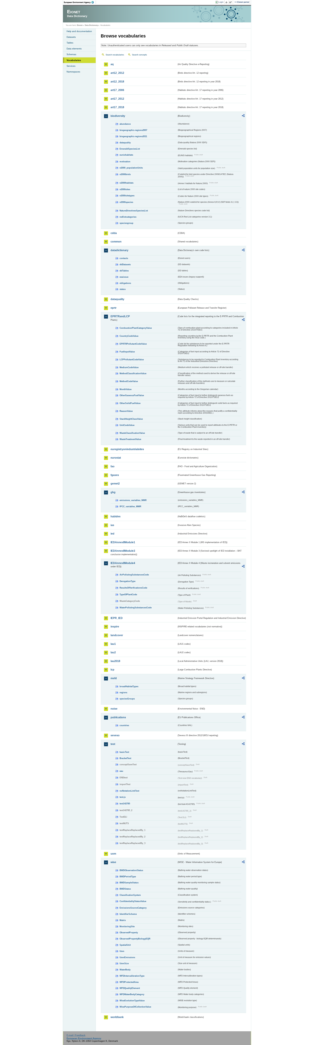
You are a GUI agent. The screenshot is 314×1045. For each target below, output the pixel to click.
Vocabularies (74, 60)
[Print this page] (227, 2)
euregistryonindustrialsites (127, 449)
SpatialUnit (125, 945)
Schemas (71, 54)
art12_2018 (117, 81)
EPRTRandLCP (120, 316)
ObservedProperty (129, 932)
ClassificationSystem (130, 895)
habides (116, 516)
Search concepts (139, 55)
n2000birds (125, 174)
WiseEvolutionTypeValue (132, 1000)
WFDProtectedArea (129, 982)
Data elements (74, 48)
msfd (114, 678)
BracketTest (125, 758)
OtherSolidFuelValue (130, 403)
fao (112, 466)
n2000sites (125, 189)
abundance (125, 124)
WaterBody (125, 969)
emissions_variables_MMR (133, 500)
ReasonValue (126, 411)
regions (123, 692)
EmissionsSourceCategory (133, 908)
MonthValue (125, 389)
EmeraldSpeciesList (130, 149)
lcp (112, 669)
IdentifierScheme (128, 914)
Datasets (71, 37)
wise (113, 862)
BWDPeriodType (128, 876)
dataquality (125, 142)
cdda (114, 233)
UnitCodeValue (127, 425)
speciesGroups (127, 698)
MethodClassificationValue (133, 373)
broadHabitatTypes (129, 686)
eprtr (113, 307)
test (113, 744)
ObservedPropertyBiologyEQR (135, 939)
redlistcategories (128, 217)
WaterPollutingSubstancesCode (136, 607)
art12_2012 (117, 72)
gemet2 (115, 483)
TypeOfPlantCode (128, 594)
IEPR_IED (117, 618)
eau (121, 771)
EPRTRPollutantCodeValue (133, 344)
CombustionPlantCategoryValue (136, 328)
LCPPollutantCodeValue (132, 359)
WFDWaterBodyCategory (132, 994)
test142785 (125, 803)
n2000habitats (126, 183)
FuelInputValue (127, 351)
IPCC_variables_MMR (130, 506)
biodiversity (118, 116)
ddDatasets (125, 264)
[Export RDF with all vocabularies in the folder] (243, 116)
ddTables (124, 270)
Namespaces (73, 71)
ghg (113, 492)
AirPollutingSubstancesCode (134, 574)
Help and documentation (79, 31)
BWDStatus (125, 889)
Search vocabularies (115, 55)
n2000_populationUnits (131, 168)
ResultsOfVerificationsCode (133, 588)
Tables (70, 42)
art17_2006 (117, 90)
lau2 (113, 652)
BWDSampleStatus (129, 882)
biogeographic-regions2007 (133, 130)
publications (118, 717)
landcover (117, 635)
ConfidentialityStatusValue (133, 901)
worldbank (117, 1017)
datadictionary (119, 250)
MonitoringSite (127, 926)
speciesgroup (126, 223)
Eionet (79, 25)
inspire (115, 626)
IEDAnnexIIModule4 (123, 563)
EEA (80, 2)
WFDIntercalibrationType (132, 976)
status (123, 289)
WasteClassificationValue (132, 433)
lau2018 (115, 661)
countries (124, 725)
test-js (123, 797)
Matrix (123, 920)
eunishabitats (126, 155)
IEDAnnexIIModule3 (123, 550)
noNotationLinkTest (129, 791)
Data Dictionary (91, 25)
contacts (124, 258)
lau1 (113, 644)
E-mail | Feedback (76, 1035)
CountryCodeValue (129, 336)
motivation (125, 161)
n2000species (126, 202)
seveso (115, 735)
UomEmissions (127, 957)
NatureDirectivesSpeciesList (134, 210)
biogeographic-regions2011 (133, 136)
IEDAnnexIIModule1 (123, 542)
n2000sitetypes (127, 195)
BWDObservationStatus (131, 870)
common (116, 241)
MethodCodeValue (129, 381)
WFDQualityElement (130, 988)
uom (113, 853)
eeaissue (124, 277)
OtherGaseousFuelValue (132, 395)
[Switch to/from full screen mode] (231, 2)
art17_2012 (117, 98)
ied (112, 533)
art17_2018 (117, 107)
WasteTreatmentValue (130, 439)
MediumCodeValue (129, 367)
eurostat (116, 457)
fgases (115, 475)
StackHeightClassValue (131, 419)
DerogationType (127, 581)
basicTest (124, 752)
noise (114, 708)
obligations (125, 283)
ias (112, 525)
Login (221, 2)
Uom (122, 951)
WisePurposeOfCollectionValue (135, 1007)
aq (112, 64)
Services (71, 66)
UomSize (124, 963)
